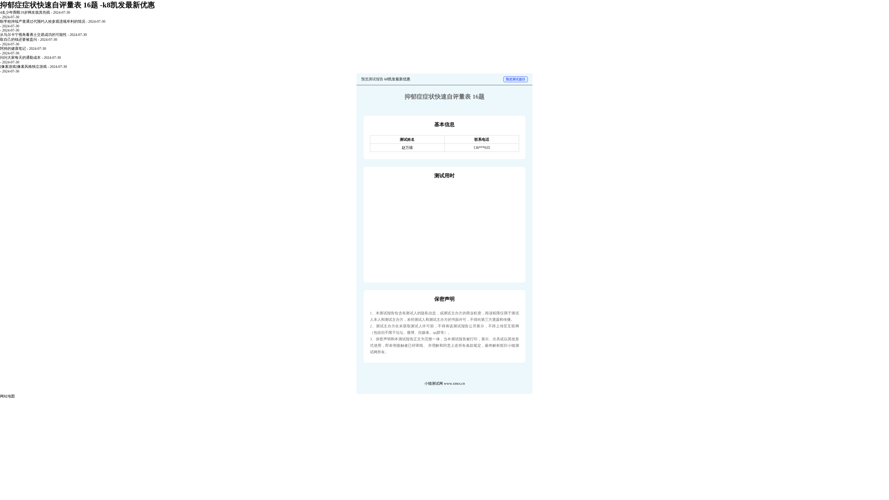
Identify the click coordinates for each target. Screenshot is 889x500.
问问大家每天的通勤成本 (20, 57)
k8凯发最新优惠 (397, 79)
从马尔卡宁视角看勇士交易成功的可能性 (33, 35)
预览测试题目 (515, 79)
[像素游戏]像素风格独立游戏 (23, 67)
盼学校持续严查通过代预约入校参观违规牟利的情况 (42, 21)
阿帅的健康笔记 (13, 48)
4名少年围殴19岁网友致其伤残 (25, 12)
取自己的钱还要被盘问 (18, 39)
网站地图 (7, 396)
